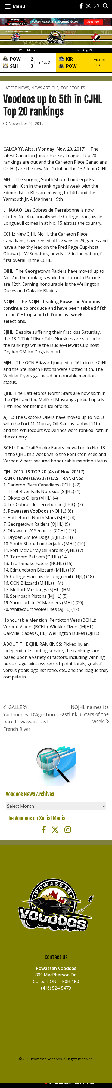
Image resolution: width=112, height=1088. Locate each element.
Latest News (16, 87)
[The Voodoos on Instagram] (96, 6)
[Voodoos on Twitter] (88, 6)
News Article (44, 87)
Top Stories (73, 87)
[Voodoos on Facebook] (81, 6)
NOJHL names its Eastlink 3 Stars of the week (84, 714)
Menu (19, 6)
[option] (28, 60)
